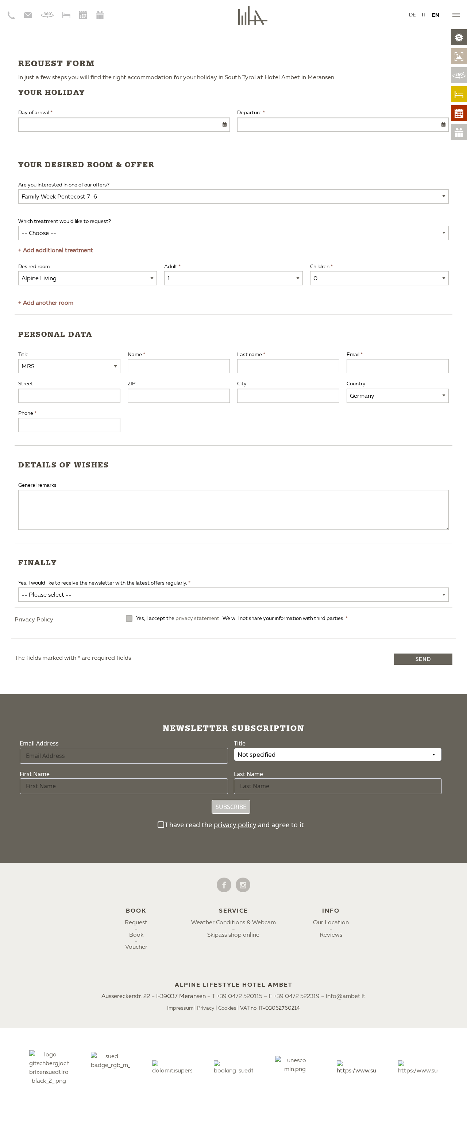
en (435, 15)
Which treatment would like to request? (64, 221)
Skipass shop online (233, 934)
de (412, 15)
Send (423, 659)
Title (23, 354)
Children (319, 266)
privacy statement (197, 618)
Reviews (331, 934)
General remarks (37, 485)
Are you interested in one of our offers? (63, 185)
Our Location (331, 922)
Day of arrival (33, 112)
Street (25, 384)
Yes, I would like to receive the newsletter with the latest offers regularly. (102, 583)
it (424, 15)
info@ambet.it (346, 996)
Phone (25, 413)
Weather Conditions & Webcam (233, 922)
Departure (249, 112)
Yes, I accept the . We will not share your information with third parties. (241, 618)
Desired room (34, 266)
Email (353, 354)
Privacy (206, 1008)
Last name (249, 354)
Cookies (227, 1008)
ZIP (131, 384)
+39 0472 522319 (297, 996)
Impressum (180, 1008)
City (242, 384)
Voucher (136, 946)
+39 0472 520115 (239, 996)
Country (356, 384)
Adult (170, 266)
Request (136, 922)
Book (136, 934)
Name (135, 354)
